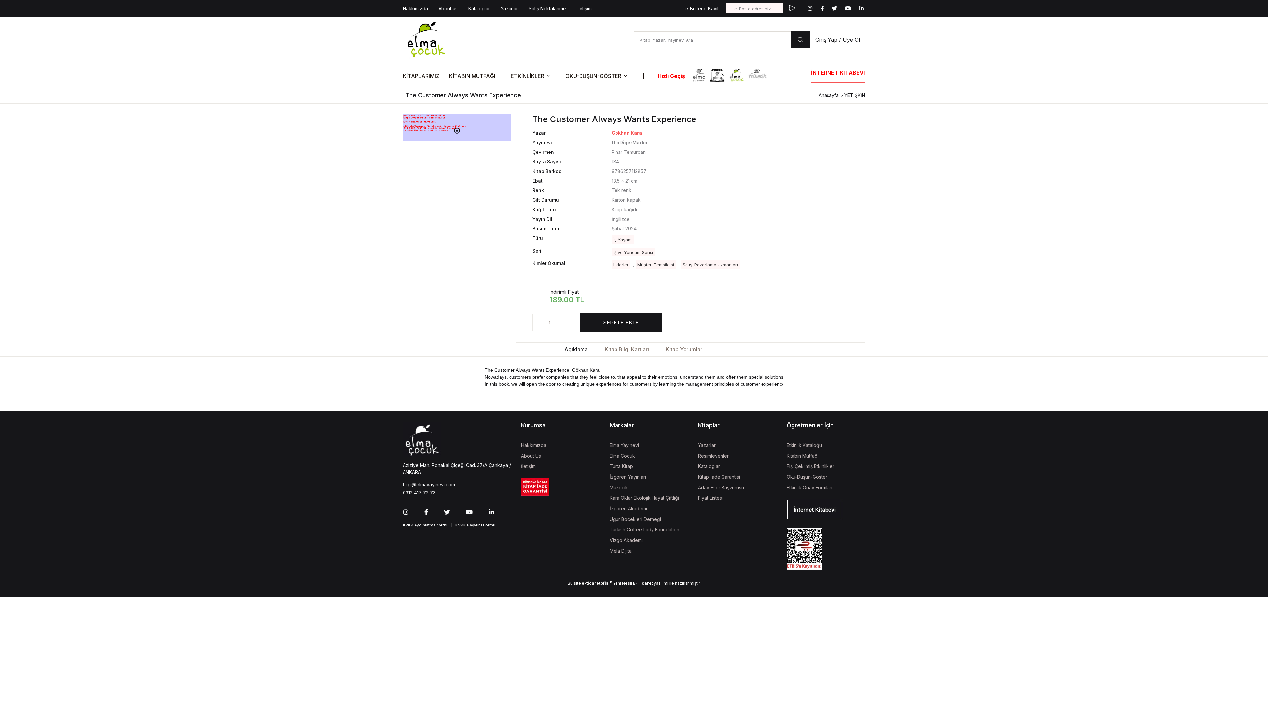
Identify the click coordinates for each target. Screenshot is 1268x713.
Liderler (621, 264)
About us (448, 8)
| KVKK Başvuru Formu (472, 525)
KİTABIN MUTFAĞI (472, 76)
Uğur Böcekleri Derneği (635, 519)
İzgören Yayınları (628, 477)
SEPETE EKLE (621, 322)
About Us (531, 455)
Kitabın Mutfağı (803, 455)
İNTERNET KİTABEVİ (838, 72)
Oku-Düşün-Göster (807, 477)
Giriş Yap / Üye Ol (837, 39)
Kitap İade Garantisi (719, 477)
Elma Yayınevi (624, 445)
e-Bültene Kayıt (702, 8)
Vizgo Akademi (626, 540)
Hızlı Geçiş (671, 76)
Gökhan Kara (627, 133)
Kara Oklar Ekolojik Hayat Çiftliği (644, 498)
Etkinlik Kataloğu (804, 445)
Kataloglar (479, 8)
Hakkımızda (415, 8)
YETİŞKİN (854, 95)
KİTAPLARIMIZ (421, 76)
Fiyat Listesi (710, 498)
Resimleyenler (713, 455)
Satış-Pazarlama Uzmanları (710, 264)
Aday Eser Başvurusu (721, 487)
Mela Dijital (621, 551)
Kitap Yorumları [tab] (685, 349)
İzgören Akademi (628, 508)
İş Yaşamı (623, 239)
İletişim (584, 8)
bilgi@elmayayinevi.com (429, 484)
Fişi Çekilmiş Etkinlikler (810, 466)
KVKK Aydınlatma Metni (425, 525)
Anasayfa (829, 95)
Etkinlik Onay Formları (809, 487)
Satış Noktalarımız (548, 8)
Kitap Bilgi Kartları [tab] (627, 349)
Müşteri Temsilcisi (655, 264)
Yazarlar (509, 8)
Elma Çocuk (622, 455)
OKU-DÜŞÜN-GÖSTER (593, 76)
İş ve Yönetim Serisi (633, 252)
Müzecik (619, 487)
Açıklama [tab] (576, 349)
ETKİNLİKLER (527, 76)
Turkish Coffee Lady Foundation (644, 529)
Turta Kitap (621, 466)
